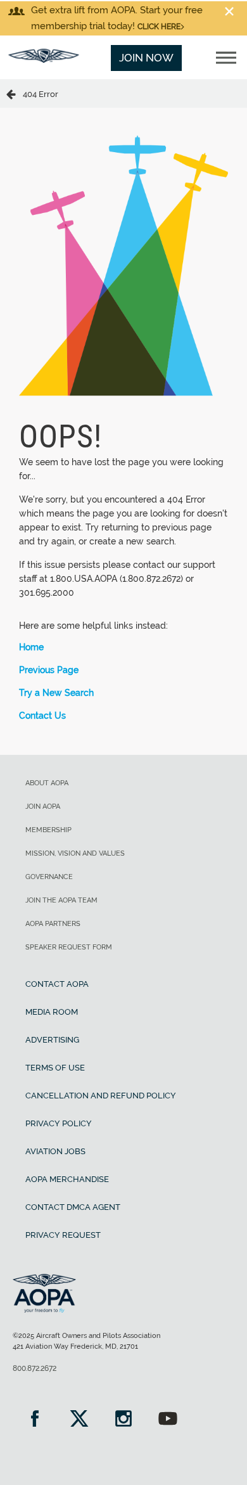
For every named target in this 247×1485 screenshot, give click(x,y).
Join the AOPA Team (61, 900)
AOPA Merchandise (67, 1179)
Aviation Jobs (55, 1151)
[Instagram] (123, 1420)
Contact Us (42, 715)
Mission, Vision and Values (75, 853)
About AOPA (46, 783)
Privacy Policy (58, 1123)
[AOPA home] (43, 59)
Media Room (51, 1012)
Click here (158, 26)
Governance (49, 877)
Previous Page (49, 670)
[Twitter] (79, 1420)
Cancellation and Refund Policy (100, 1095)
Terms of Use (55, 1067)
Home (31, 647)
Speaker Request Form (68, 947)
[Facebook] (35, 1420)
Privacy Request (63, 1235)
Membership (48, 830)
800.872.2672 (34, 1368)
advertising (52, 1040)
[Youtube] (168, 1420)
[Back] (14, 93)
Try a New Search (56, 693)
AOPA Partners (52, 924)
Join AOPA (42, 806)
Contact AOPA (57, 984)
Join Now (146, 57)
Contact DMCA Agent (72, 1207)
